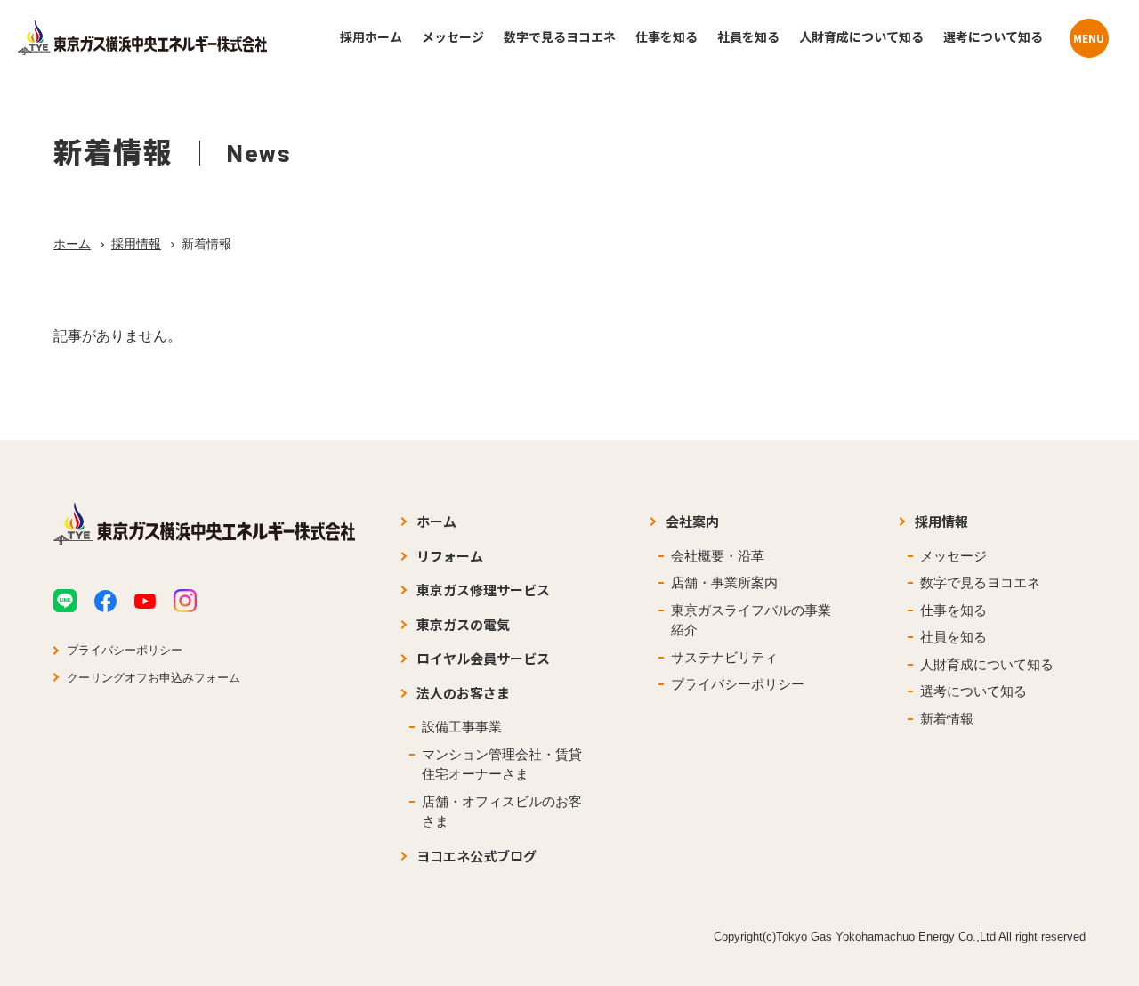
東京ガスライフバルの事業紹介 (751, 620)
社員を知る (953, 636)
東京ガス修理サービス (483, 589)
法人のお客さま (463, 692)
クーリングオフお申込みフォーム (153, 677)
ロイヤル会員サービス (483, 658)
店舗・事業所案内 (724, 582)
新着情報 (946, 718)
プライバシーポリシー (124, 650)
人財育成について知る (987, 664)
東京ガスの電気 (463, 624)
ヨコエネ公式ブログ (476, 855)
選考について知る (973, 691)
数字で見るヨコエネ (980, 582)
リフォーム (449, 555)
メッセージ (953, 555)
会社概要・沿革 (717, 555)
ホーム (72, 244)
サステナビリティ (724, 657)
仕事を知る (953, 610)
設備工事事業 (462, 726)
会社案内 (692, 521)
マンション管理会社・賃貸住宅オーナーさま (502, 764)
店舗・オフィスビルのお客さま (502, 811)
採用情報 (136, 244)
